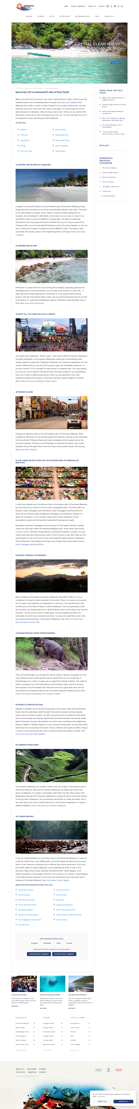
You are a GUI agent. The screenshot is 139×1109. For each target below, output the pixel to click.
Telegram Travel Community (39, 954)
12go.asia (121, 118)
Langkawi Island (48, 1023)
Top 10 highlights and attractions (29, 920)
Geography (60, 900)
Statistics (20, 1072)
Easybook (114, 118)
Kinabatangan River (62, 135)
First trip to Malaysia (109, 168)
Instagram (118, 6)
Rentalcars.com (115, 125)
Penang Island (48, 1027)
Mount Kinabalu (60, 129)
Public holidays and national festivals (68, 915)
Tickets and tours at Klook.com (119, 1070)
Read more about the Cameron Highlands (48, 805)
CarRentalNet (107, 127)
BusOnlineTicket (117, 120)
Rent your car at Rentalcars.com (109, 1070)
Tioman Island (48, 1040)
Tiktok (122, 6)
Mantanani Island (49, 1044)
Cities (51, 16)
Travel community (78, 6)
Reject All (102, 1101)
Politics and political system (65, 910)
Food (97, 16)
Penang (22, 146)
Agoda (113, 111)
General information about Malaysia (30, 88)
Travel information (108, 196)
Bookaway (105, 120)
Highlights (109, 16)
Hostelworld (106, 113)
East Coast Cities (26, 151)
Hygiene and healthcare (64, 905)
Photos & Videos (108, 182)
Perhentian (24, 135)
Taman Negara (60, 151)
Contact (101, 6)
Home (66, 6)
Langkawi (23, 129)
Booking (119, 111)
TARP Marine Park (21, 1044)
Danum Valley (20, 1027)
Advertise (32, 1072)
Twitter (111, 6)
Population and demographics (28, 915)
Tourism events (61, 920)
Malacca (73, 1032)
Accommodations (82, 16)
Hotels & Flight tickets (110, 172)
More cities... (74, 1050)
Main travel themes (109, 177)
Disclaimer (31, 1069)
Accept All (123, 1101)
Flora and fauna (61, 895)
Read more (115, 65)
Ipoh (72, 1036)
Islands (41, 16)
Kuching (73, 1040)
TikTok (58, 943)
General (28, 16)
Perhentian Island (49, 1032)
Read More (14, 1006)
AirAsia (116, 104)
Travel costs (106, 191)
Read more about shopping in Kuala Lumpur (38, 381)
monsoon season (23, 532)
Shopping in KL (25, 140)
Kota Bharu (38, 544)
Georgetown (74, 1023)
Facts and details (24, 895)
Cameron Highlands (62, 146)
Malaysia (63, 99)
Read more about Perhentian (32, 303)
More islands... (48, 1050)
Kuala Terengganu (23, 544)
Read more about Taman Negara (55, 880)
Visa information (23, 925)
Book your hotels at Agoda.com (98, 1070)
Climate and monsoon (25, 890)
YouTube (115, 6)
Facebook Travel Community (64, 954)
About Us (92, 6)
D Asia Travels (119, 134)
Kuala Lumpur (75, 1027)
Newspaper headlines (25, 910)
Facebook (108, 6)
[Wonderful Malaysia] (25, 6)
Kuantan (81, 541)
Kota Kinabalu (75, 1044)
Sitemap (42, 1069)
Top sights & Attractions (110, 186)
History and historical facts (27, 905)
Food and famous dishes (26, 900)
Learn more (101, 1097)
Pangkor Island (48, 1036)
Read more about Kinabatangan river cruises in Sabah (38, 694)
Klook (116, 132)
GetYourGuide (107, 134)
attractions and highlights (67, 102)
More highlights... (21, 1050)
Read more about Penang (26, 449)
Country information (63, 890)
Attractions (64, 16)
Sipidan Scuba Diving (62, 140)
